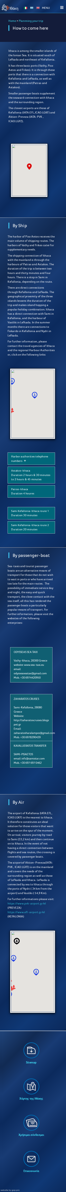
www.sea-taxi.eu (34, 665)
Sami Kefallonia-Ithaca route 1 (30, 511)
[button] (29, 166)
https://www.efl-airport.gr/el (26, 912)
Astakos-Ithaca (20, 470)
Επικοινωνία (31, 1171)
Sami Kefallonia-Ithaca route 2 (30, 525)
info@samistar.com (33, 758)
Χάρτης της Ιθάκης (31, 1098)
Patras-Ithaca (19, 489)
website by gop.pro (10, 1190)
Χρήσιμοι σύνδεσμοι (31, 1135)
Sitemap (31, 1062)
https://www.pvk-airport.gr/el (27, 903)
